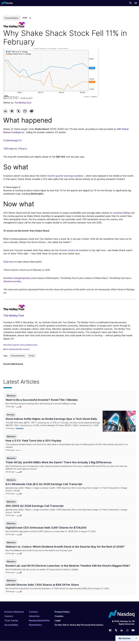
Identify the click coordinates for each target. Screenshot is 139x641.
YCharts (22, 148)
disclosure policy (12, 281)
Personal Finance (12, 18)
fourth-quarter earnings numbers (65, 175)
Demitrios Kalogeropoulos (16, 278)
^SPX (6, 148)
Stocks (31, 356)
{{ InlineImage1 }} (12, 140)
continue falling (121, 212)
